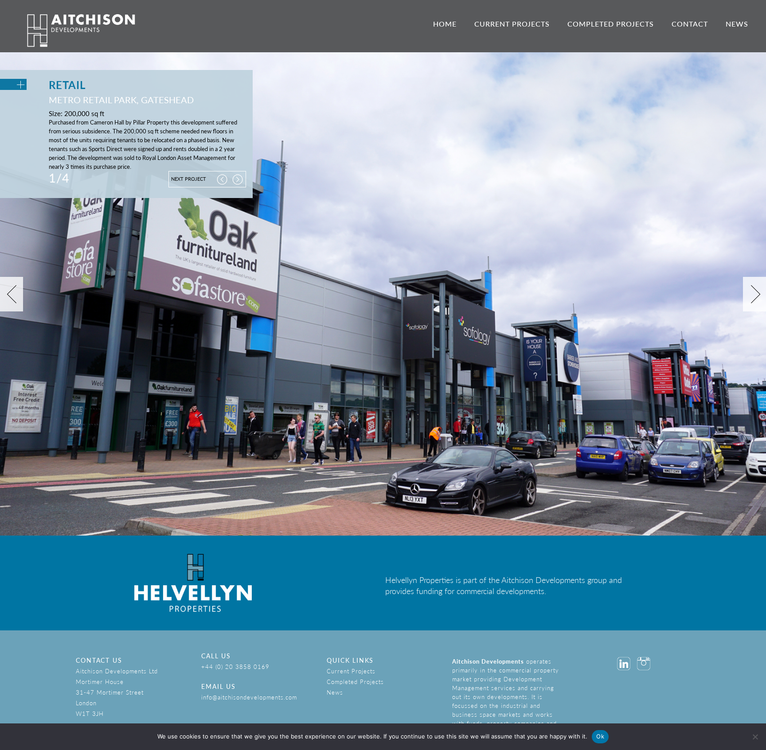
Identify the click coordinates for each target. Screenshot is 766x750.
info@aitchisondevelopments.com (249, 697)
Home (445, 24)
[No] (754, 736)
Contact (690, 24)
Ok (600, 736)
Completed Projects (610, 24)
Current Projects (512, 24)
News (737, 24)
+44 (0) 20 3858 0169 (235, 666)
